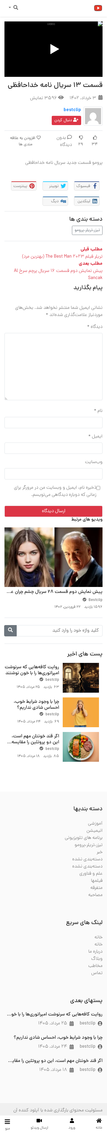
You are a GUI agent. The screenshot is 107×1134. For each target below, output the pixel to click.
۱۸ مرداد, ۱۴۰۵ (53, 1070)
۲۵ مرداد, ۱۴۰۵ (52, 1023)
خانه (99, 937)
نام (98, 411)
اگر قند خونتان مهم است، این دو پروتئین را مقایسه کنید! (35, 742)
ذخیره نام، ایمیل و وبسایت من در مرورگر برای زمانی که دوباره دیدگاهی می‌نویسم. (55, 491)
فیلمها (97, 880)
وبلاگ (97, 958)
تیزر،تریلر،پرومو (87, 230)
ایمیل (95, 436)
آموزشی (95, 823)
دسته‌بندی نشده (87, 859)
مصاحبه (95, 895)
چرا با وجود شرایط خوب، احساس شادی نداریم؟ (36, 704)
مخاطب (95, 966)
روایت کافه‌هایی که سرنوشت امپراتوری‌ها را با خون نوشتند (32, 670)
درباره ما (95, 951)
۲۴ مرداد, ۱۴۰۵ (52, 1046)
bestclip (72, 110)
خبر (100, 852)
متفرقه (96, 888)
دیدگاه (95, 327)
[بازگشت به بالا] (17, 1099)
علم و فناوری (91, 873)
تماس (97, 973)
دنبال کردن (63, 120)
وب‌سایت (94, 462)
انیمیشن (94, 830)
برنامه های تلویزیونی (84, 838)
